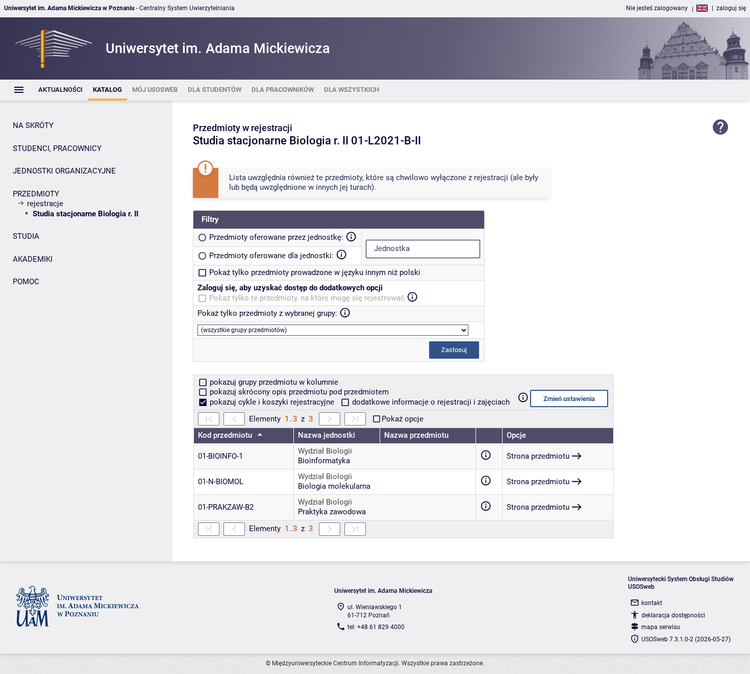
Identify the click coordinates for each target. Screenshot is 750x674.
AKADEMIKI (33, 259)
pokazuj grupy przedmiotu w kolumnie (273, 382)
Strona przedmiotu (538, 456)
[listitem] (60, 90)
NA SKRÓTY (33, 125)
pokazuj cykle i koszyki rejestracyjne (272, 402)
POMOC (26, 281)
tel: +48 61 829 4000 (376, 627)
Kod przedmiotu (226, 435)
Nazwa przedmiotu (416, 435)
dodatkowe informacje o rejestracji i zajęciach (430, 402)
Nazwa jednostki (326, 435)
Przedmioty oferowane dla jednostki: (271, 255)
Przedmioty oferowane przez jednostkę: (276, 237)
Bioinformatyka (324, 460)
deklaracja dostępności (673, 615)
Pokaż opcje (402, 418)
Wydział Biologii (325, 451)
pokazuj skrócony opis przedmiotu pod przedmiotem (298, 391)
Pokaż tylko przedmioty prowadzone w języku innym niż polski (314, 272)
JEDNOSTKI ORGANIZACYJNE (64, 171)
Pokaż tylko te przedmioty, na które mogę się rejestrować (307, 298)
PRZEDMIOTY (36, 193)
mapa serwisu (660, 627)
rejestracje (45, 203)
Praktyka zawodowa (332, 511)
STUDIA (26, 236)
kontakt (651, 603)
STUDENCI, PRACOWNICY (57, 148)
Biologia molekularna (334, 486)
